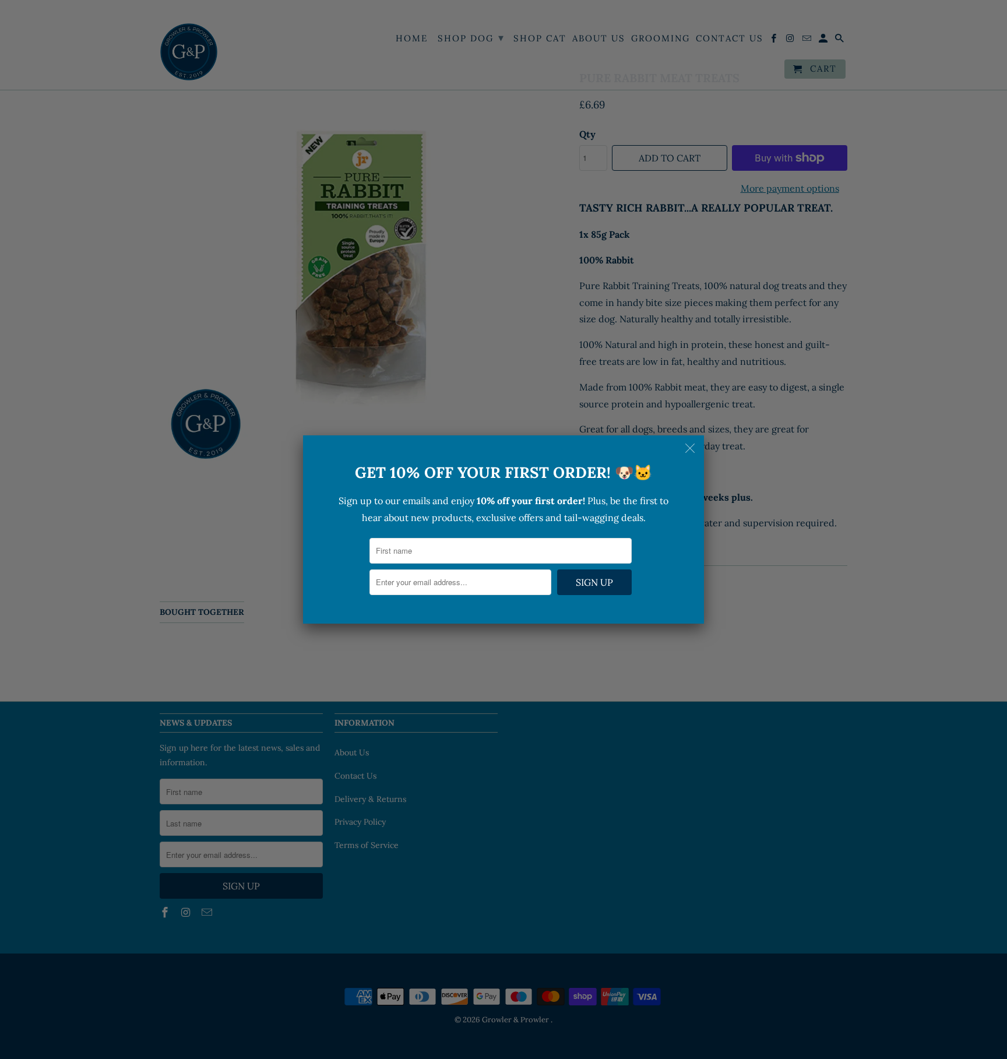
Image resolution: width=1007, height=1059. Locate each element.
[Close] (691, 448)
